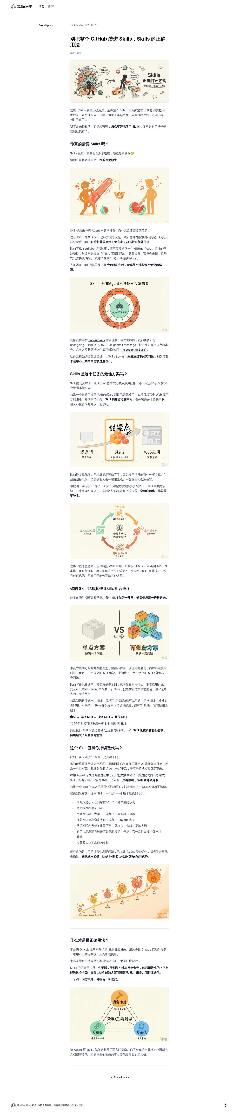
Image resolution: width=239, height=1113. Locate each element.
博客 (41, 6)
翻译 (51, 6)
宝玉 (28, 1105)
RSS (34, 1105)
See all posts (46, 25)
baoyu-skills (96, 340)
